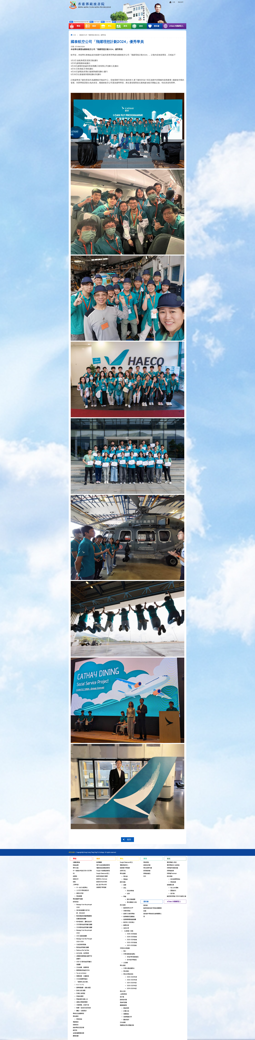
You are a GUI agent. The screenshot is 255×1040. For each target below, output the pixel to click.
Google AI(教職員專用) (103, 871)
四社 (124, 888)
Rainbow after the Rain (82, 950)
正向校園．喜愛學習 (82, 967)
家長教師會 (146, 871)
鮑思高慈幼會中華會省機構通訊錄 (152, 909)
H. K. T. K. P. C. (80, 985)
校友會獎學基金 (175, 879)
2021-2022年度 (132, 983)
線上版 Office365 (101, 884)
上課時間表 (123, 994)
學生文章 (123, 991)
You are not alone (81, 973)
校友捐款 (170, 876)
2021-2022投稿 (132, 945)
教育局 (75, 1030)
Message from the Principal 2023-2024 (84, 940)
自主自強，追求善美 (82, 953)
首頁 (74, 35)
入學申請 (75, 884)
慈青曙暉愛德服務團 (129, 919)
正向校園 (123, 1022)
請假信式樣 (123, 999)
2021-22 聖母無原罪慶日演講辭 (84, 963)
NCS (144, 876)
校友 (141, 26)
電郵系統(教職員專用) (103, 868)
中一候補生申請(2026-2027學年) (82, 872)
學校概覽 (79, 896)
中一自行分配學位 (82, 887)
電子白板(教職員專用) (103, 865)
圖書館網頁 (123, 1005)
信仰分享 (126, 928)
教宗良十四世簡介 (129, 922)
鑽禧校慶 (75, 1036)
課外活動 (123, 882)
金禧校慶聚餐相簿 (78, 1033)
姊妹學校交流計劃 (78, 1027)
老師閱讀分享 (127, 1017)
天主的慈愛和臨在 (82, 979)
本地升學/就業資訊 (133, 957)
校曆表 (75, 876)
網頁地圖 (72, 852)
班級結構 (75, 865)
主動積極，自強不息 (82, 1005)
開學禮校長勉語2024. (83, 970)
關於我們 (126, 1019)
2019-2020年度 (132, 988)
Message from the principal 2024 (84, 931)
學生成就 (123, 965)
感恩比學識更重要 (82, 1002)
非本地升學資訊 (132, 960)
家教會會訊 (146, 873)
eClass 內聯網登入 (176, 26)
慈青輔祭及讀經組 (129, 916)
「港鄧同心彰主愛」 (82, 982)
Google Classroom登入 (102, 873)
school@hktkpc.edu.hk (122, 22)
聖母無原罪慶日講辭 (82, 947)
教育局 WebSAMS (101, 882)
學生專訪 (126, 971)
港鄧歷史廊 (170, 885)
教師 (94, 26)
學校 (78, 26)
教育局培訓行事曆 (102, 876)
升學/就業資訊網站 (129, 954)
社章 (128, 893)
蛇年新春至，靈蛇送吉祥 (84, 921)
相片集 (122, 997)
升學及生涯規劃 (125, 948)
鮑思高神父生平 (128, 908)
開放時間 (126, 1008)
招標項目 (75, 1025)
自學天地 (123, 871)
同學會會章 (170, 871)
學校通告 (146, 862)
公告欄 (125, 962)
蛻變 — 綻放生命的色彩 (83, 1008)
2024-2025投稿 (132, 937)
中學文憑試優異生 (129, 968)
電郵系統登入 (124, 865)
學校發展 (173, 882)
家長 (125, 26)
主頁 (173, 2)
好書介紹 (126, 1011)
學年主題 (75, 868)
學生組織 (123, 873)
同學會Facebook (172, 873)
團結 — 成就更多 (81, 1011)
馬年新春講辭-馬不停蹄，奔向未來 (83, 911)
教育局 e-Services (101, 879)
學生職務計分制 (132, 902)
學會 (124, 896)
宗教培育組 (126, 911)
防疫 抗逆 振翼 (80, 990)
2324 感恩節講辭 (81, 936)
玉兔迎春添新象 (81, 944)
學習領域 (79, 1019)
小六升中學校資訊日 (82, 890)
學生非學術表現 (128, 974)
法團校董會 (76, 862)
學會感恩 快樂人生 (82, 999)
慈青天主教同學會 (129, 914)
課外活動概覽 (131, 899)
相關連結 (126, 1014)
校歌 (74, 882)
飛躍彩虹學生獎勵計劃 (127, 1025)
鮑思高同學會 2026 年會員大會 (176, 896)
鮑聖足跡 (126, 925)
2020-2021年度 (132, 985)
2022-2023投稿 (132, 942)
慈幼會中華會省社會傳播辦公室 (152, 915)
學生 (110, 26)
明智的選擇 (79, 996)
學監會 (125, 879)
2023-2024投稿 (132, 939)
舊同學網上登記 (172, 862)
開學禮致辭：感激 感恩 (83, 987)
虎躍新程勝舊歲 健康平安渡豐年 (84, 957)
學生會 (125, 876)
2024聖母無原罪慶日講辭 (84, 927)
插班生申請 (79, 893)
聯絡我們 (180, 2)
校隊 (124, 885)
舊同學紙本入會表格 (173, 865)
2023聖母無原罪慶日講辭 (84, 924)
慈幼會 (156, 26)
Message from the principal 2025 (84, 906)
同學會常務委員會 (172, 868)
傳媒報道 (75, 1022)
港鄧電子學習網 (101, 887)
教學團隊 (99, 862)
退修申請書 (123, 1002)
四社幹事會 (130, 891)
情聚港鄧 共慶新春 (82, 976)
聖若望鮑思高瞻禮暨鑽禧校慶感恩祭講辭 (84, 917)
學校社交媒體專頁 (78, 1013)
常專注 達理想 (80, 993)
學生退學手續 (147, 868)
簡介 (124, 951)
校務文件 (75, 879)
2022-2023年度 (132, 980)
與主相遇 (123, 905)
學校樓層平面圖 (78, 899)
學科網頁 (75, 1016)
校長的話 (75, 902)
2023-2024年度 (132, 977)
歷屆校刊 (173, 890)
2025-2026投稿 (132, 934)
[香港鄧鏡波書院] (90, 4)
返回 (129, 839)
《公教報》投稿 (128, 931)
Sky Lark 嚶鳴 (174, 888)
